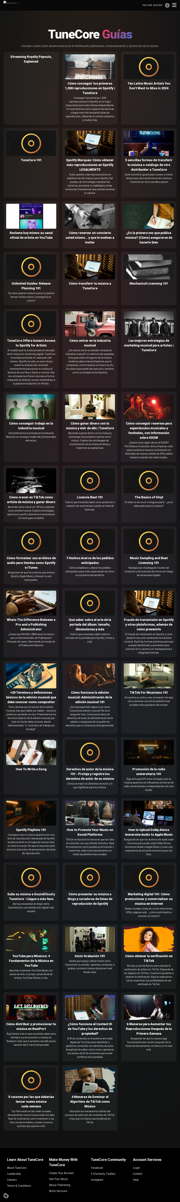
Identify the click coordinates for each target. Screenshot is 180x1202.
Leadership (14, 1173)
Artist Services (58, 1191)
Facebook (97, 1167)
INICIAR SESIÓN (152, 5)
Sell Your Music (58, 1179)
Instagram (97, 1179)
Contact (137, 1173)
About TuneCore (17, 1167)
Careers (12, 1179)
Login (136, 1167)
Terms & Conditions (19, 1185)
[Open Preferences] (6, 1195)
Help (136, 1179)
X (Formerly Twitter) (103, 1173)
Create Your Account (61, 1173)
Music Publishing (59, 1185)
